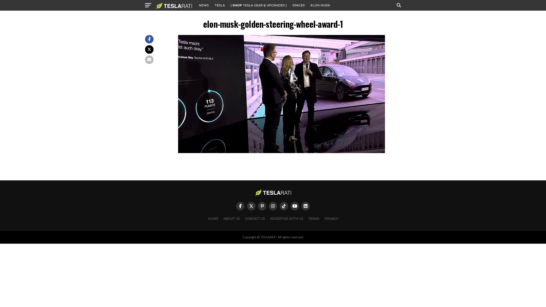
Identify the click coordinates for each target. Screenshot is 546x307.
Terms (313, 219)
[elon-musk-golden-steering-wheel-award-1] (281, 152)
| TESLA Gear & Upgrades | (259, 5)
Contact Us (255, 219)
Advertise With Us (286, 219)
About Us (231, 219)
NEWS (204, 5)
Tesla (220, 5)
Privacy (331, 219)
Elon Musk (320, 5)
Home (213, 219)
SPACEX (298, 5)
